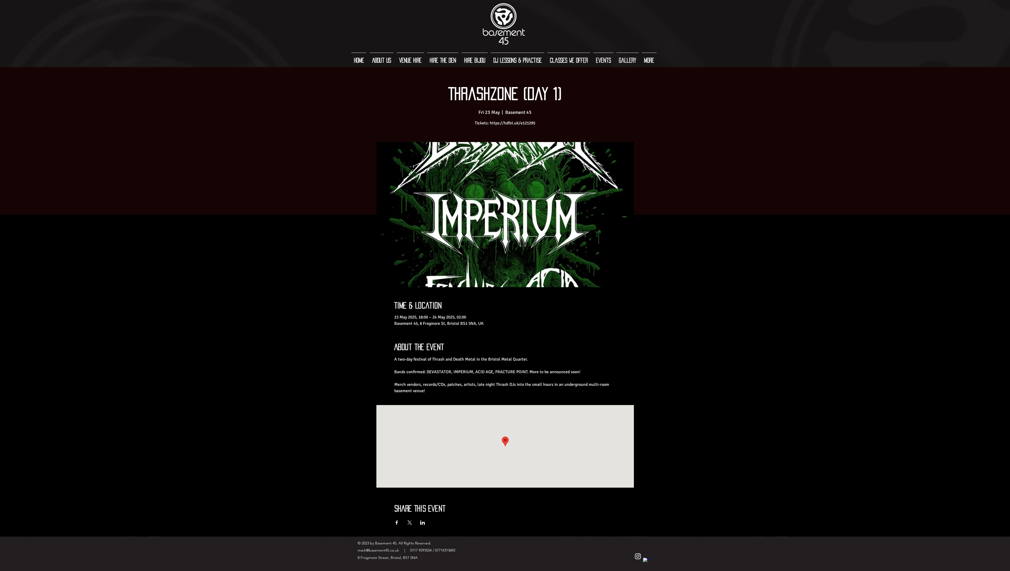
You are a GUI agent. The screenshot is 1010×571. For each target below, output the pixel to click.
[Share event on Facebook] (396, 523)
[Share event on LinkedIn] (422, 523)
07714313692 (445, 550)
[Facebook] (647, 562)
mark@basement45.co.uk (378, 550)
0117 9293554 (420, 550)
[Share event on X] (409, 523)
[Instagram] (638, 556)
